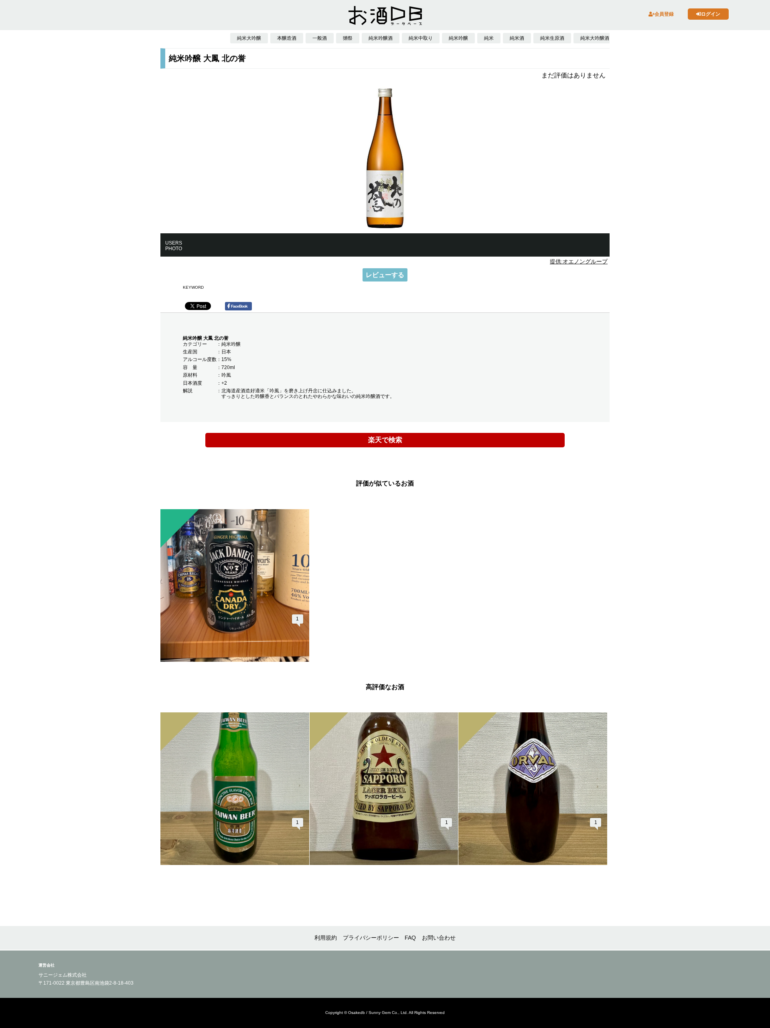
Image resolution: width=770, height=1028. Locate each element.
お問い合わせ (439, 937)
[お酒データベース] (385, 16)
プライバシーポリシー (371, 937)
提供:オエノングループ (579, 261)
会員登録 (664, 14)
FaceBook (239, 306)
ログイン (710, 14)
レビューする (385, 274)
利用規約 (325, 937)
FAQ (410, 937)
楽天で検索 (385, 440)
